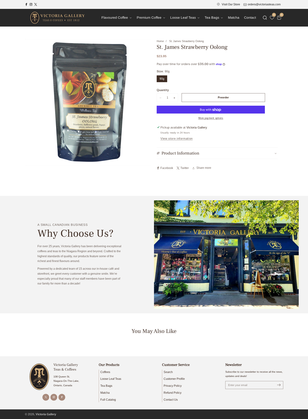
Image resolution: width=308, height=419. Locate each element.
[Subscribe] (279, 385)
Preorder (223, 97)
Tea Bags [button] (212, 17)
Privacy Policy (173, 385)
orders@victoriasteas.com (264, 4)
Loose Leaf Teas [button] (183, 17)
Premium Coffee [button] (149, 17)
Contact (250, 17)
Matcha (233, 17)
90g (162, 78)
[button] (264, 17)
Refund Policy (172, 392)
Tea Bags (106, 385)
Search (168, 372)
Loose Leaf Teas (110, 378)
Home (160, 41)
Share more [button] (203, 167)
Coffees (105, 372)
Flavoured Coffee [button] (115, 17)
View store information (176, 138)
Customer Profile (174, 378)
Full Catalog (108, 399)
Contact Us (171, 399)
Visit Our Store (231, 4)
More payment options (210, 118)
